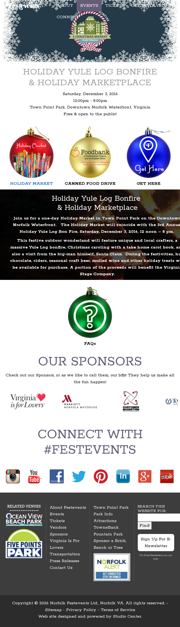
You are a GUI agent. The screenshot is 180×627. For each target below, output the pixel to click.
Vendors (58, 527)
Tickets (57, 520)
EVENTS (89, 5)
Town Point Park (111, 507)
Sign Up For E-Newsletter (156, 543)
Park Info (103, 514)
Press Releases (64, 561)
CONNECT (68, 17)
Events (57, 514)
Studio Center (127, 616)
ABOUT (65, 5)
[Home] (24, 5)
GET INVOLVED (148, 5)
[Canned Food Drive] (90, 152)
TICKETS (114, 5)
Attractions (105, 520)
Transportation (65, 554)
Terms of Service (118, 609)
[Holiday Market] (31, 152)
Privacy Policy (81, 609)
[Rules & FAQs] (90, 312)
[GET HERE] (148, 152)
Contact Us (61, 567)
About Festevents (68, 507)
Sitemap (53, 609)
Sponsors (59, 534)
